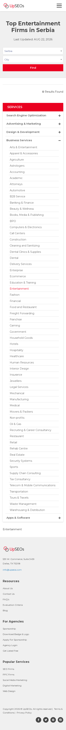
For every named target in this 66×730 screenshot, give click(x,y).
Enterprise (16, 270)
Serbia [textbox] (8, 51)
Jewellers (15, 381)
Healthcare (17, 356)
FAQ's (6, 599)
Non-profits (17, 417)
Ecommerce (18, 276)
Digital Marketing (12, 685)
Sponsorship (9, 628)
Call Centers (17, 233)
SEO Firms (8, 669)
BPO (13, 221)
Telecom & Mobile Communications (32, 485)
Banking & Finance (22, 202)
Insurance (16, 374)
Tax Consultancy (20, 479)
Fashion (15, 294)
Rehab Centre (19, 448)
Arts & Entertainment (23, 147)
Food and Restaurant (23, 307)
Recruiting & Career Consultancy (30, 430)
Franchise (16, 319)
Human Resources (22, 362)
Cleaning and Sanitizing (25, 245)
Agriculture (17, 159)
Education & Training (23, 282)
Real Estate (17, 454)
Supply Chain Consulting (25, 473)
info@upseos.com (12, 569)
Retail (13, 442)
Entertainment (19, 288)
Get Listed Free (10, 650)
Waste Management (23, 504)
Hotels (14, 344)
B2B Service (17, 196)
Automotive (17, 190)
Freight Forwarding (22, 313)
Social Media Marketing (15, 680)
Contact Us (8, 593)
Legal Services (19, 387)
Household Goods (21, 338)
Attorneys (16, 184)
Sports (14, 467)
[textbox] (33, 59)
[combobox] (33, 51)
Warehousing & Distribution (27, 510)
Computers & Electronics (26, 227)
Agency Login (10, 645)
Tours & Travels (19, 497)
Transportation (19, 491)
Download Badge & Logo (16, 634)
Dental (14, 258)
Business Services (19, 140)
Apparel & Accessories (24, 153)
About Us (8, 588)
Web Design (9, 691)
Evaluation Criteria (13, 605)
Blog (5, 610)
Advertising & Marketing (23, 123)
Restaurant (17, 436)
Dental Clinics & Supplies (25, 252)
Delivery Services (21, 264)
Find (33, 67)
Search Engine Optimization (26, 115)
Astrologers (17, 165)
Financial (15, 301)
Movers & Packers (21, 411)
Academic (16, 178)
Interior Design (19, 368)
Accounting (17, 172)
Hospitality (16, 350)
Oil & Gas (15, 424)
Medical (15, 405)
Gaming (15, 325)
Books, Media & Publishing (27, 215)
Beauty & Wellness (22, 208)
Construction (18, 239)
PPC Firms (8, 674)
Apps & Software (18, 517)
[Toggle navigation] (59, 5)
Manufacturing (19, 399)
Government (18, 331)
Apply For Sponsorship (15, 639)
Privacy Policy (24, 712)
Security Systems (21, 460)
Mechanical (17, 393)
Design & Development (23, 132)
